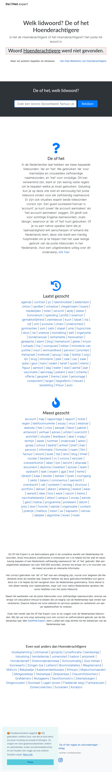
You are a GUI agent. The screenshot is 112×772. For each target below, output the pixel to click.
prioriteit (83, 350)
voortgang (84, 476)
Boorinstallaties (69, 665)
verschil (58, 311)
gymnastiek (29, 328)
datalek (39, 515)
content (85, 506)
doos (26, 332)
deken (52, 489)
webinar (83, 423)
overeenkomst (33, 463)
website (29, 428)
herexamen (75, 337)
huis (50, 493)
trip (38, 346)
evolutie (47, 324)
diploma (45, 467)
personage (78, 376)
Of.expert (17, 4)
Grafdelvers (23, 678)
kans (43, 363)
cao (74, 359)
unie (71, 328)
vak (43, 484)
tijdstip (76, 354)
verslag (67, 484)
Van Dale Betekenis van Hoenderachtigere (83, 60)
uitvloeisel (41, 652)
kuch (68, 319)
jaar (85, 367)
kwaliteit (59, 467)
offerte (30, 376)
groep (30, 445)
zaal (67, 359)
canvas (85, 511)
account (30, 419)
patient (60, 372)
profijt (65, 315)
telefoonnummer (44, 423)
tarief (63, 363)
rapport (70, 419)
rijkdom (26, 476)
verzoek (77, 458)
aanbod (38, 367)
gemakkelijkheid (33, 319)
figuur (26, 367)
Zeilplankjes (61, 674)
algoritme (53, 515)
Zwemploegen (85, 678)
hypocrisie (84, 328)
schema (81, 372)
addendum (82, 302)
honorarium (35, 315)
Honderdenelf (19, 661)
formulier (61, 449)
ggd (63, 471)
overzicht (80, 432)
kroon (87, 341)
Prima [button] (30, 762)
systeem (54, 484)
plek (58, 359)
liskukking (22, 656)
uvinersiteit (59, 656)
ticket (81, 419)
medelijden (33, 311)
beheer (60, 476)
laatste (55, 506)
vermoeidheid (51, 350)
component (35, 381)
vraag (81, 436)
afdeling (64, 489)
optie (25, 363)
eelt (71, 332)
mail (82, 445)
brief (73, 445)
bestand (45, 458)
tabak (78, 319)
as (61, 511)
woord (39, 454)
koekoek (44, 354)
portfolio (27, 489)
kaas (37, 476)
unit (36, 324)
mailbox (41, 511)
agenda (26, 302)
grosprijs (57, 652)
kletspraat (28, 354)
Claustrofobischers (85, 674)
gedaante (27, 341)
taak (44, 471)
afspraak (81, 463)
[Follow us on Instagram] (60, 760)
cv (55, 458)
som (42, 328)
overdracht (30, 484)
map (41, 419)
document (30, 467)
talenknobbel (63, 302)
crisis (48, 428)
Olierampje (43, 674)
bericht (67, 463)
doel (33, 506)
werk (59, 493)
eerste (86, 498)
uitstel (67, 432)
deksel (40, 489)
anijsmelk (88, 656)
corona (64, 458)
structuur (81, 484)
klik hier (64, 252)
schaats (28, 346)
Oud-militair (92, 661)
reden (53, 363)
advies (56, 432)
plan (65, 376)
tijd (58, 454)
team (83, 467)
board (84, 306)
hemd (80, 471)
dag (48, 367)
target (49, 381)
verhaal (44, 432)
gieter (76, 341)
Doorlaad (34, 683)
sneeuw (43, 332)
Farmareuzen (95, 683)
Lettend (51, 665)
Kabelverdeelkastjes (50, 669)
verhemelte (57, 337)
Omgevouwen (15, 683)
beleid (76, 489)
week (40, 441)
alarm (40, 341)
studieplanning (22, 652)
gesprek (42, 376)
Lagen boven (52, 683)
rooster (32, 458)
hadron (74, 656)
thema (55, 376)
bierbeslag (91, 652)
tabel (49, 463)
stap (66, 354)
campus (62, 498)
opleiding (51, 315)
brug (34, 359)
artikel (63, 445)
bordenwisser (38, 337)
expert (53, 471)
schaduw (52, 306)
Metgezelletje (23, 674)
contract (39, 302)
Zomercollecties (41, 687)
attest (51, 498)
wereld (31, 493)
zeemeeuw (54, 319)
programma (53, 502)
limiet (83, 454)
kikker (65, 346)
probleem (69, 502)
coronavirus (59, 480)
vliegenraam (69, 306)
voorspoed (50, 346)
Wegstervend (92, 665)
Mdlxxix (11, 669)
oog (86, 354)
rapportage (54, 419)
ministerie (46, 359)
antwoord (29, 432)
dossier (72, 467)
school (40, 445)
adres (82, 441)
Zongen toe (35, 665)
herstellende (40, 656)
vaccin (69, 493)
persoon (30, 449)
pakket (81, 428)
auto (69, 385)
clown (59, 324)
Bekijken (88, 104)
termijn (29, 441)
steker (80, 311)
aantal (76, 367)
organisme (84, 332)
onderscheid (74, 324)
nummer (52, 441)
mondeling (59, 332)
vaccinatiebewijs (33, 498)
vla (86, 319)
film (82, 449)
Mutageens (41, 678)
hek (40, 428)
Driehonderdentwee (45, 661)
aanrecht (76, 480)
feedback (59, 436)
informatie (46, 449)
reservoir (77, 315)
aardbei (38, 306)
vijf (29, 324)
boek (50, 454)
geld (28, 502)
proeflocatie (73, 652)
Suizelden (61, 687)
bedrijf (52, 445)
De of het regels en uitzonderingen (78, 744)
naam (74, 449)
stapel (61, 328)
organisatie (69, 506)
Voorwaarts (17, 665)
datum (83, 502)
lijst (57, 463)
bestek (47, 476)
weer (87, 489)
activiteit (32, 436)
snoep (75, 498)
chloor (26, 306)
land (66, 454)
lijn (26, 359)
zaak (83, 359)
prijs (24, 506)
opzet (74, 363)
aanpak (60, 428)
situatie (45, 436)
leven (66, 515)
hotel (76, 515)
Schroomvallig (71, 661)
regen (26, 423)
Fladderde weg (73, 683)
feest (70, 428)
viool (36, 350)
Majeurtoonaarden (93, 669)
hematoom (62, 341)
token (53, 511)
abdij (70, 311)
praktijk (29, 511)
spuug (56, 354)
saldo (33, 480)
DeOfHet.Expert (36, 620)
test (71, 471)
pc (49, 302)
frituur (60, 385)
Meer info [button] (28, 754)
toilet (47, 311)
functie (43, 506)
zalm (51, 328)
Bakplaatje (27, 669)
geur (34, 363)
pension (69, 350)
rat (34, 332)
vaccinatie (31, 372)
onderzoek (68, 441)
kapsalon (72, 511)
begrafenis (63, 381)
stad (67, 367)
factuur (28, 454)
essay (62, 423)
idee (42, 493)
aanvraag (46, 372)
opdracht (32, 471)
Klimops (72, 669)
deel (71, 436)
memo (84, 363)
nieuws (78, 381)
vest (71, 372)
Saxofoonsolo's (62, 678)
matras (37, 502)
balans (44, 480)
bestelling (46, 385)
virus (71, 423)
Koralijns (76, 687)
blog (50, 341)
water (57, 367)
